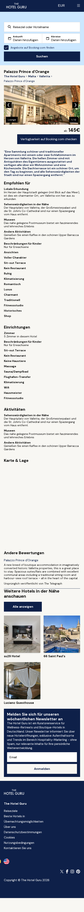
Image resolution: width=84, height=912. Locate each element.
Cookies (9, 837)
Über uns (10, 827)
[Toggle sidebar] (78, 5)
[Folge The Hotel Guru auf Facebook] (67, 871)
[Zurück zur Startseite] (16, 5)
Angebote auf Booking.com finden (32, 47)
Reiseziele (11, 811)
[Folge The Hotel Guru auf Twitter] (62, 871)
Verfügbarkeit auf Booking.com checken (49, 139)
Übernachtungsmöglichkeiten (23, 822)
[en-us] (6, 861)
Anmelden (42, 769)
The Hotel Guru (15, 804)
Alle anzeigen (23, 607)
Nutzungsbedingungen (19, 843)
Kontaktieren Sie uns (17, 848)
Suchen (42, 56)
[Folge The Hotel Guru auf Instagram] (72, 871)
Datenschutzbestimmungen (23, 832)
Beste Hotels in (14, 816)
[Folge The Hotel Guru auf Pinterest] (78, 871)
